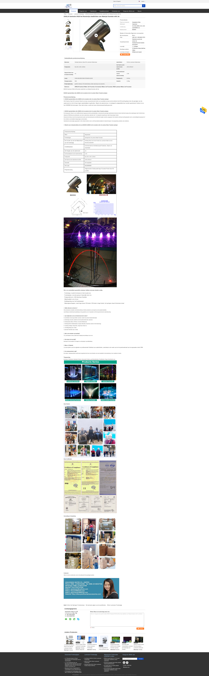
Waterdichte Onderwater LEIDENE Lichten (111, 655)
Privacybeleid (75, 674)
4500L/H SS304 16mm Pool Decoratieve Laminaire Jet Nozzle (139, 646)
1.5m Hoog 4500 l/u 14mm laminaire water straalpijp (104, 649)
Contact (121, 54)
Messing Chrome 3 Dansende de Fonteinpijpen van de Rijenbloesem (73, 669)
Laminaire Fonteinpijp (79, 14)
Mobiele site (126, 667)
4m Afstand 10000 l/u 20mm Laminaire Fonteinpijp (92, 646)
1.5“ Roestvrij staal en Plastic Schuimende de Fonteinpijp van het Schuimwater (73, 659)
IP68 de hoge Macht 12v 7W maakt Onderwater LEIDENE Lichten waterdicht (112, 659)
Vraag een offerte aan (128, 11)
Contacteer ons (116, 11)
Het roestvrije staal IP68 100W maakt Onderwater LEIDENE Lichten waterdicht (112, 670)
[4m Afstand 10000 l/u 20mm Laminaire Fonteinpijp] (92, 640)
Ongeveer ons (83, 11)
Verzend (140, 658)
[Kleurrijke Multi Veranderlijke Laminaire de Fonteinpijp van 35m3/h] (127, 640)
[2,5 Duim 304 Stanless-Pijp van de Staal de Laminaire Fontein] (69, 640)
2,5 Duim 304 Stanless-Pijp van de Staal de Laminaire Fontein (69, 646)
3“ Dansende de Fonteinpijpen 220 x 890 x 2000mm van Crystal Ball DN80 (73, 672)
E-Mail (124, 665)
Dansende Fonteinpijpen (72, 654)
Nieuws (139, 11)
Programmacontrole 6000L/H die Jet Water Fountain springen (115, 646)
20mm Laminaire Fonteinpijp (114, 605)
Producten (73, 11)
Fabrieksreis (93, 11)
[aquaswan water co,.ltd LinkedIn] (124, 663)
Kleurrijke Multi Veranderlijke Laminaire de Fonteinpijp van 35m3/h (127, 647)
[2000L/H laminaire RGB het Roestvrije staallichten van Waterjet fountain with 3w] (68, 31)
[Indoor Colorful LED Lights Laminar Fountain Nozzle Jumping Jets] (96, 35)
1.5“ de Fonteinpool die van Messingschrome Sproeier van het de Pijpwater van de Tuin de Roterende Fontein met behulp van (73, 664)
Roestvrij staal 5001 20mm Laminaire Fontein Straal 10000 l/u (92, 665)
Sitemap (129, 665)
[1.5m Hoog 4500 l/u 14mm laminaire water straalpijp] (104, 641)
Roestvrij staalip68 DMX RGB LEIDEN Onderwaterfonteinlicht (112, 663)
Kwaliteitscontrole (104, 11)
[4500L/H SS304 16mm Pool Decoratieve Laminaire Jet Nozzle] (139, 640)
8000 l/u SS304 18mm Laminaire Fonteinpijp (81, 645)
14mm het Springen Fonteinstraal (75, 605)
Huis (66, 11)
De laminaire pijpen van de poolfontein (96, 605)
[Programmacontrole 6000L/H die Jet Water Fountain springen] (116, 640)
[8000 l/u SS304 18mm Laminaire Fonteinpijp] (81, 640)
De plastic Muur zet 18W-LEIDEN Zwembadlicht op (111, 666)
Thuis (65, 14)
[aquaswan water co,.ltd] (68, 5)
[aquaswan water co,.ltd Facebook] (127, 663)
